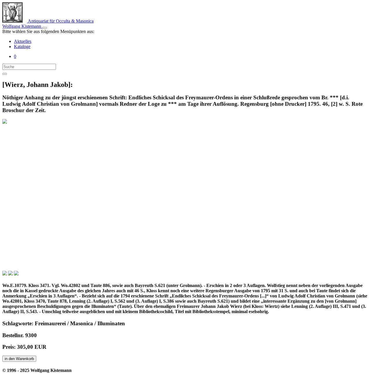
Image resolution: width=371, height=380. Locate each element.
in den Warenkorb (19, 359)
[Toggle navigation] (44, 28)
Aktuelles (22, 41)
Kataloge (22, 46)
